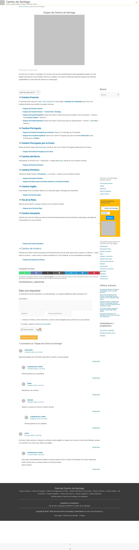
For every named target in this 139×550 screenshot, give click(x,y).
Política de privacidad (70, 515)
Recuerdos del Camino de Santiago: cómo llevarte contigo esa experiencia (110, 315)
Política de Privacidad (43, 324)
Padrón (36, 138)
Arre (95, 121)
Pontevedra (85, 135)
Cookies (82, 515)
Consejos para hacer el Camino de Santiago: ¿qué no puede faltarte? (109, 291)
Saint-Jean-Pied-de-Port (47, 101)
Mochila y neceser (105, 251)
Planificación (104, 246)
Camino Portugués (38, 491)
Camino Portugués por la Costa (57, 491)
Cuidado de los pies (106, 259)
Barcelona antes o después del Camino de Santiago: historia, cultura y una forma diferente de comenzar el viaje (110, 304)
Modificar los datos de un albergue (78, 506)
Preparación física (105, 249)
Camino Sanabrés (53, 494)
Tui (61, 132)
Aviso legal (58, 515)
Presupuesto (104, 276)
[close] (70, 544)
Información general (106, 183)
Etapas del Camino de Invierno (34, 260)
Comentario (23, 299)
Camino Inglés (111, 491)
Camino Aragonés (81, 494)
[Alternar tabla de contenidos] (37, 92)
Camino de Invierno (31, 248)
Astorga (37, 204)
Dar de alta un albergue (107, 330)
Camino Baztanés (95, 494)
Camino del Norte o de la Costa (80, 491)
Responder (96, 361)
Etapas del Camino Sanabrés (33, 243)
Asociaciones (104, 278)
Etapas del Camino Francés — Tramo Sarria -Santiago (42, 112)
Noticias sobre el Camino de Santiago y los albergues (69, 496)
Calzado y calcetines (106, 256)
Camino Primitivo (99, 491)
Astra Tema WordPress (94, 511)
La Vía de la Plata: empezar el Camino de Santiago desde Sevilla (109, 310)
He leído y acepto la (36, 324)
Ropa (101, 254)
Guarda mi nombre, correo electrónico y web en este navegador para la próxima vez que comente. (56, 320)
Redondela (42, 147)
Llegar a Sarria (104, 194)
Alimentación (104, 266)
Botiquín (102, 264)
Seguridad (103, 271)
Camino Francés (24, 491)
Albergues (103, 188)
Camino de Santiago (18, 1)
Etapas (102, 186)
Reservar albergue (105, 191)
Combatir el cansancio (107, 269)
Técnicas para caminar (107, 261)
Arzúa (61, 160)
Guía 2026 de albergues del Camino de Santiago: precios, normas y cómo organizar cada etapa (109, 297)
